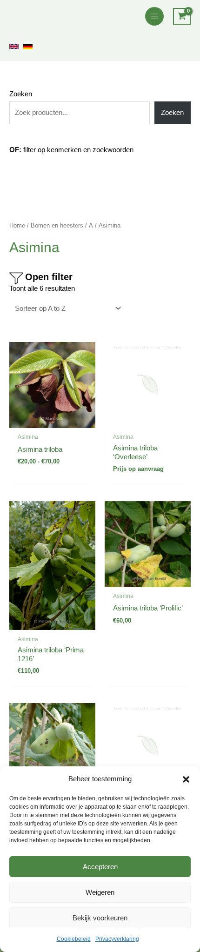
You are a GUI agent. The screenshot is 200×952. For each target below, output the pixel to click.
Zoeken (20, 94)
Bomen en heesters (57, 225)
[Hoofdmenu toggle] (154, 16)
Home (17, 225)
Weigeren (100, 892)
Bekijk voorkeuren (100, 918)
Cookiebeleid (74, 939)
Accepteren (100, 867)
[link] (14, 46)
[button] (186, 779)
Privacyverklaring (117, 939)
